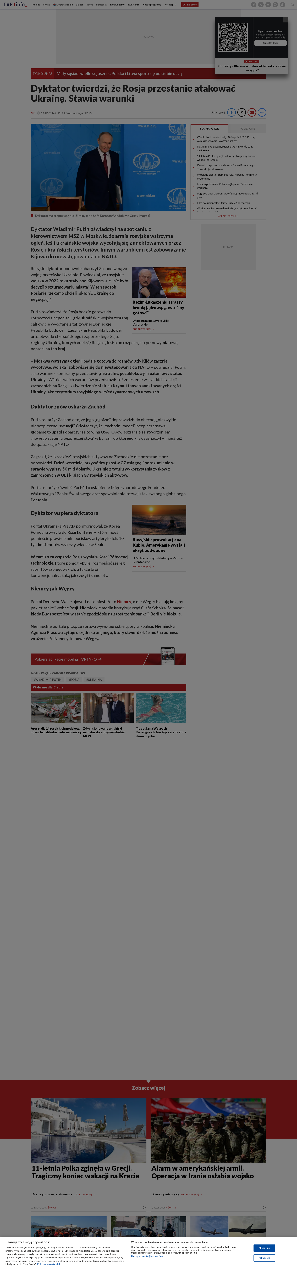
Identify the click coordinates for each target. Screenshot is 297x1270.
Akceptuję (264, 1248)
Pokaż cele (264, 1257)
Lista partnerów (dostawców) (147, 1256)
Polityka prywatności (48, 1264)
